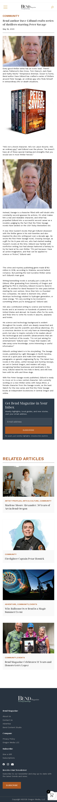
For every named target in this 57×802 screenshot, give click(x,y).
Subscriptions (9, 758)
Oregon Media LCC (11, 742)
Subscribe (28, 430)
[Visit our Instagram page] (8, 764)
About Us (7, 716)
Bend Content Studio (12, 727)
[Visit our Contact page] (12, 764)
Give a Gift (7, 754)
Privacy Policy (9, 739)
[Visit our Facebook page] (4, 764)
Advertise (7, 724)
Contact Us (8, 720)
